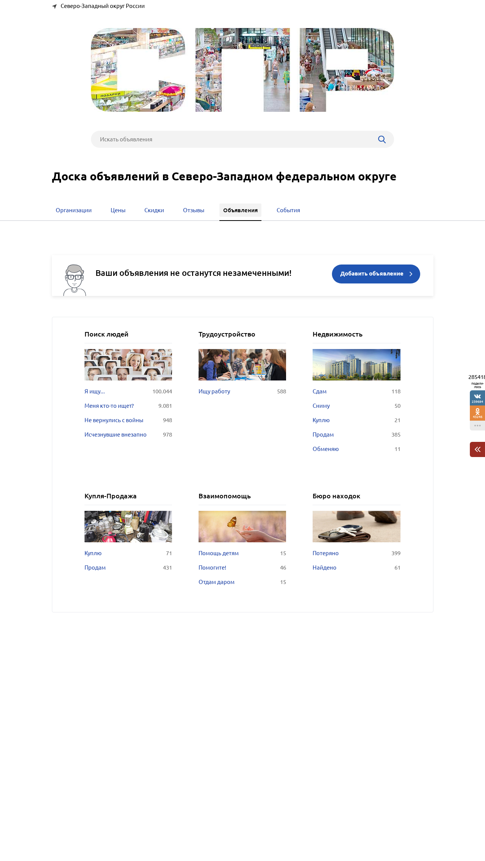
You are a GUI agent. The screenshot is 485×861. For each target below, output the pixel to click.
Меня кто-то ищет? (128, 405)
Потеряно (356, 553)
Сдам (356, 391)
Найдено (356, 567)
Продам (356, 434)
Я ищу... (128, 391)
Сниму (356, 405)
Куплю (356, 420)
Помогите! (242, 567)
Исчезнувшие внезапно (128, 434)
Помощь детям (242, 553)
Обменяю (356, 449)
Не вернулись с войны (128, 420)
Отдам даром (242, 582)
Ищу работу (242, 391)
